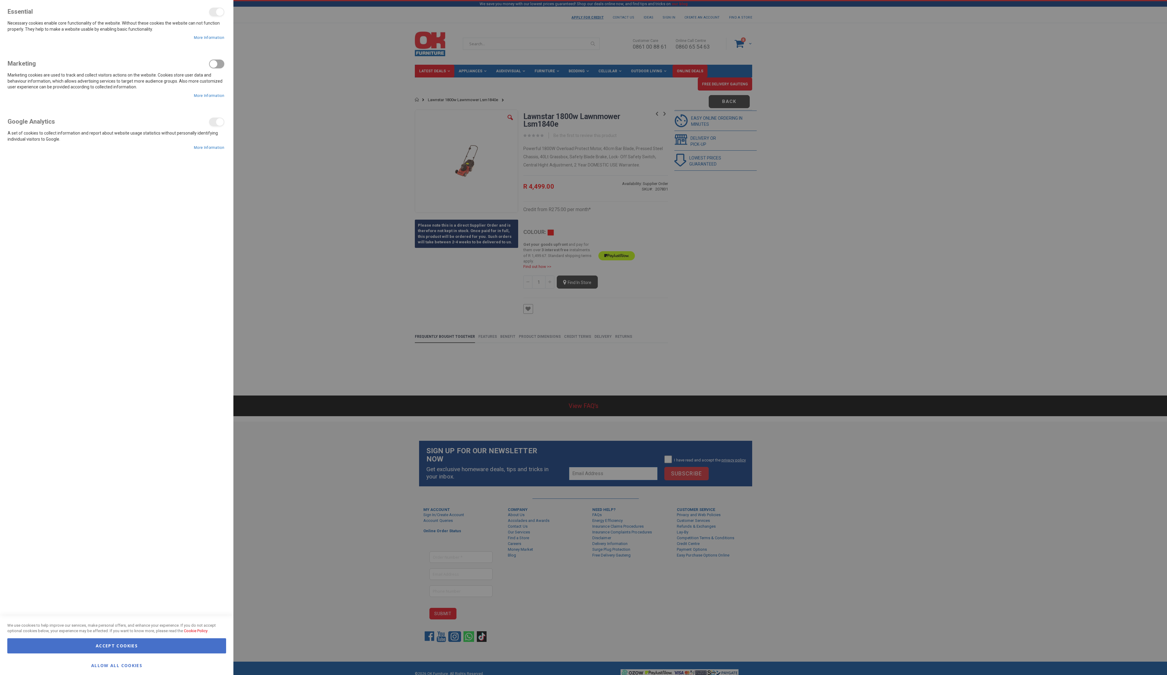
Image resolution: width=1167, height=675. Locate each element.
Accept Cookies (117, 646)
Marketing (216, 64)
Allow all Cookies (116, 665)
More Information (209, 38)
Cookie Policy (196, 631)
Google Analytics (216, 122)
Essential (216, 12)
